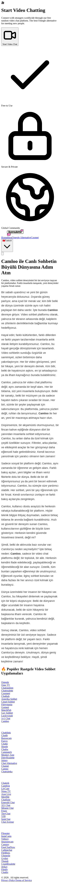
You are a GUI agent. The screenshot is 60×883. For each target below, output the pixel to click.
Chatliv (4, 872)
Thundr (4, 861)
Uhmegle (5, 855)
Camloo (5, 721)
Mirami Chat (7, 808)
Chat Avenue (7, 822)
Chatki (4, 743)
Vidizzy (5, 839)
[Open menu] (2, 253)
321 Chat (5, 805)
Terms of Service (23, 880)
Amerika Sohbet (9, 699)
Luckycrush (7, 715)
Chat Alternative (9, 763)
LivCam (5, 788)
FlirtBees (5, 852)
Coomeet (5, 693)
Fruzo (4, 810)
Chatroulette (7, 690)
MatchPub (6, 710)
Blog (9, 237)
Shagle (4, 746)
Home (4, 237)
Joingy (4, 760)
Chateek (5, 783)
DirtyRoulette (7, 757)
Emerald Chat (8, 802)
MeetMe (5, 797)
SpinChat (5, 819)
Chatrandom (7, 688)
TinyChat (5, 813)
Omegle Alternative (21, 237)
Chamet (5, 766)
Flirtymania (6, 704)
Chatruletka (6, 771)
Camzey (5, 844)
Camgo (4, 768)
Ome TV (5, 685)
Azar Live (6, 794)
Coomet (35, 237)
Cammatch (6, 752)
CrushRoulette (8, 864)
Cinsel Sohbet (8, 701)
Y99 (3, 816)
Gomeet (5, 707)
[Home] (15, 234)
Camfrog (5, 785)
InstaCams (6, 836)
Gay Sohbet (7, 713)
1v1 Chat (5, 718)
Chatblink (6, 732)
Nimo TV (6, 791)
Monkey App (7, 755)
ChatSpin (5, 799)
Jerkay (4, 866)
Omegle (5, 682)
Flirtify (4, 869)
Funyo (4, 741)
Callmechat (6, 850)
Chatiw (4, 749)
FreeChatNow (8, 847)
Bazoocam (6, 738)
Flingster (5, 833)
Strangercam (7, 841)
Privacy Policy (8, 880)
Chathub (5, 696)
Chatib (4, 735)
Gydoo (4, 858)
